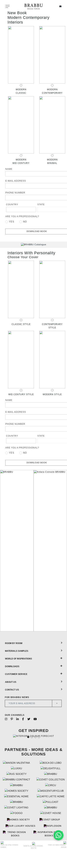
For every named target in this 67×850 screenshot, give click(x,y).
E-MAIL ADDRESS (15, 181)
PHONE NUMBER (15, 192)
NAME (8, 169)
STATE (41, 204)
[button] (4, 550)
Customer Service (16, 674)
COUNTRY (12, 204)
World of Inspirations (18, 658)
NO (25, 221)
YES (11, 221)
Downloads (12, 666)
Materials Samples (16, 651)
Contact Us (12, 690)
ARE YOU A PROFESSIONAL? (22, 216)
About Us (10, 682)
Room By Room (13, 643)
